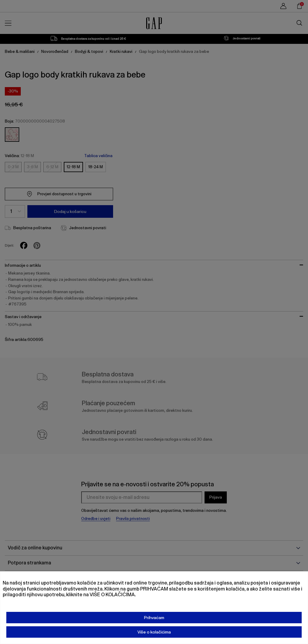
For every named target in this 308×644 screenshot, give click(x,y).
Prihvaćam (154, 617)
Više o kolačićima (154, 632)
